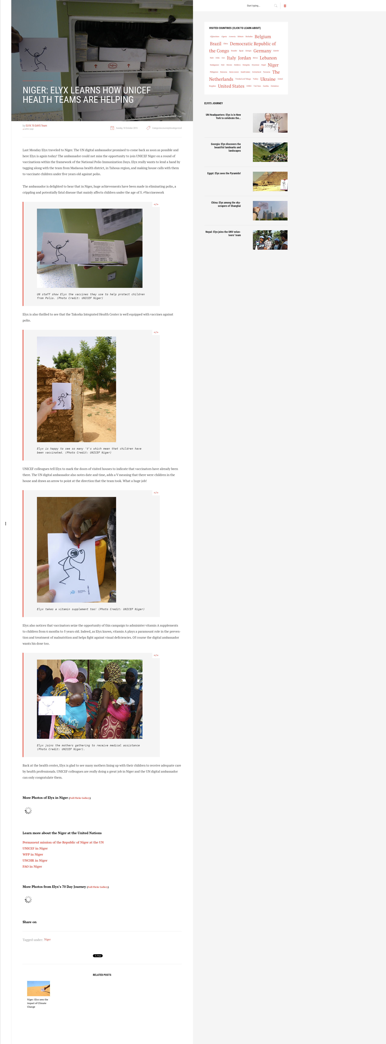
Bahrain (241, 36)
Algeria (224, 36)
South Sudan (245, 72)
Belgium (263, 36)
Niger (47, 939)
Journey (165, 128)
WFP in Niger (33, 854)
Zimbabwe (275, 86)
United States (231, 86)
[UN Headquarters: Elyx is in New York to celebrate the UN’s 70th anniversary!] (270, 123)
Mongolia (246, 65)
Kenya (255, 58)
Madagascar (214, 65)
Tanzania (266, 72)
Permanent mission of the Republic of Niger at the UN (63, 842)
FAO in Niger (32, 866)
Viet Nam (257, 86)
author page (28, 129)
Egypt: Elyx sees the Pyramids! (224, 173)
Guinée (276, 51)
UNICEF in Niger (35, 848)
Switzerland (256, 72)
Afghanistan (214, 36)
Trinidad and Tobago (243, 79)
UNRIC (249, 86)
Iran (223, 58)
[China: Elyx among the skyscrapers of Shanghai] (270, 210)
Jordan (244, 58)
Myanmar (255, 65)
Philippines (214, 72)
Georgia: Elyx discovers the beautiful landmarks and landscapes (226, 147)
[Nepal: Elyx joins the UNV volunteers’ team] (270, 240)
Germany (262, 51)
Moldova (237, 65)
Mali (222, 65)
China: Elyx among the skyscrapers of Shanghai (226, 204)
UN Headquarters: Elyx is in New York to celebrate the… (223, 116)
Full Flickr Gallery (80, 798)
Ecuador (234, 51)
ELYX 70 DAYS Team (36, 125)
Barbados (249, 36)
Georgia (248, 51)
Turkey (255, 79)
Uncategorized (175, 128)
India (218, 58)
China (225, 44)
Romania (223, 72)
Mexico (229, 65)
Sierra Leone (234, 72)
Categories (157, 128)
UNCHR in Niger (35, 860)
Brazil (215, 43)
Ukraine (268, 79)
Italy (231, 58)
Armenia (232, 36)
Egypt (241, 51)
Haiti (212, 58)
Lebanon (268, 58)
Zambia (266, 86)
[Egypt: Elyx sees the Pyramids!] (270, 181)
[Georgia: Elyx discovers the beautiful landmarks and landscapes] (270, 152)
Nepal (263, 65)
